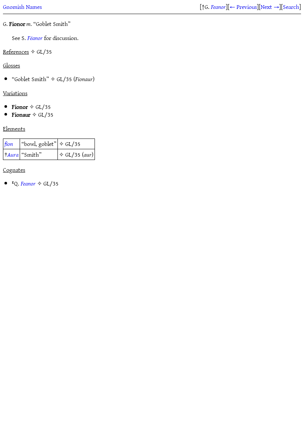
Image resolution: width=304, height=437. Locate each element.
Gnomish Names (22, 6)
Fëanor (35, 38)
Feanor (218, 6)
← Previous (243, 6)
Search (291, 6)
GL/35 (64, 79)
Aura (13, 154)
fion (8, 144)
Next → (270, 6)
